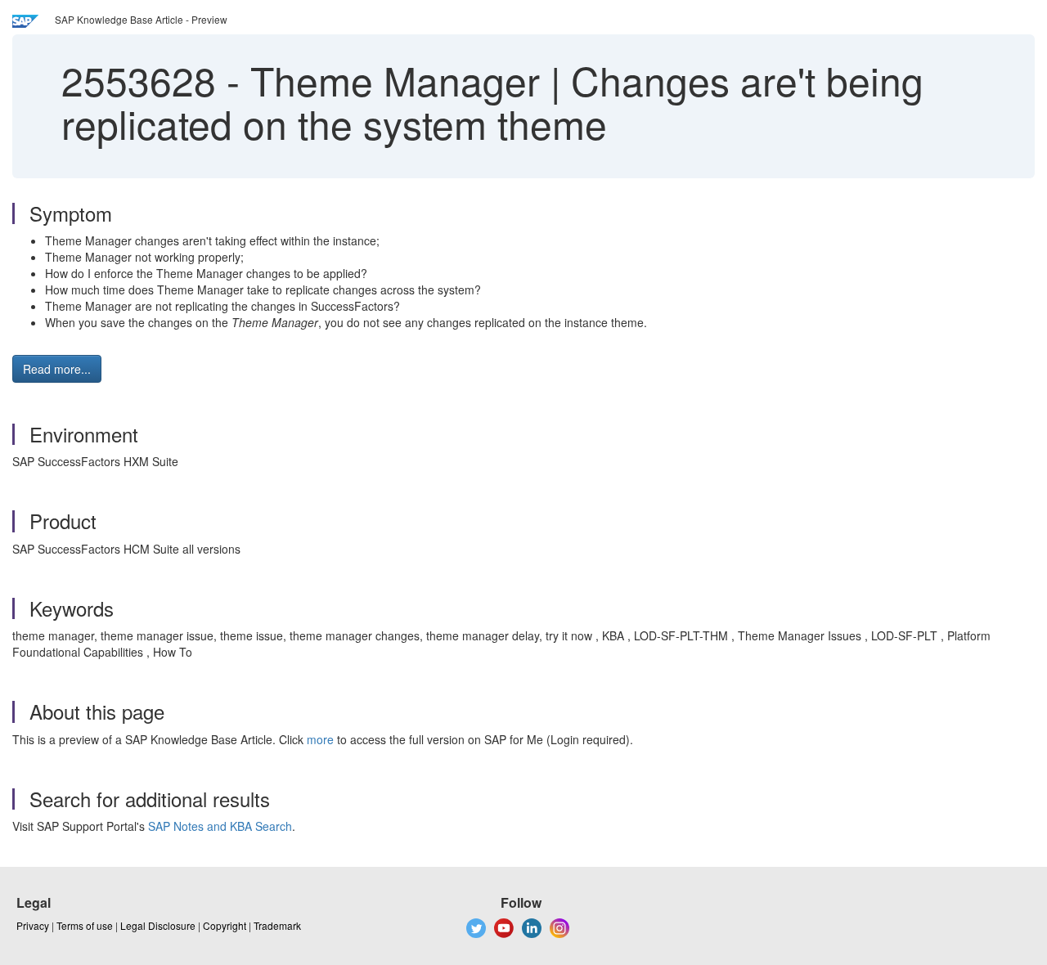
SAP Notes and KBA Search (220, 826)
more (320, 739)
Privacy (32, 925)
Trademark (277, 925)
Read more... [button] (57, 369)
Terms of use (84, 925)
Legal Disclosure (157, 925)
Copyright (224, 925)
